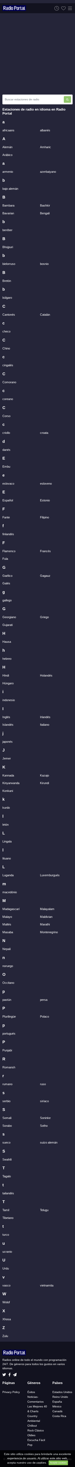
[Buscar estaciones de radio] (67, 99)
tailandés (8, 1193)
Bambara (8, 205)
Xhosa (6, 1319)
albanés (45, 130)
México (56, 1406)
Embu (6, 466)
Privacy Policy (11, 1392)
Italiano (44, 724)
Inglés (6, 717)
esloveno (46, 483)
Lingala (7, 841)
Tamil (5, 1210)
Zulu (5, 1336)
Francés (45, 551)
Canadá (57, 1411)
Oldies (31, 1435)
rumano (7, 1084)
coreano (7, 399)
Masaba (7, 932)
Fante (6, 517)
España (57, 1401)
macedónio (9, 892)
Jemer (6, 758)
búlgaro (7, 297)
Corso (6, 416)
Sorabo (7, 1125)
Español (7, 500)
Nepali (6, 949)
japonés (7, 741)
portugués (8, 1033)
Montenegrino (49, 932)
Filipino (44, 517)
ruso (43, 1084)
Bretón (6, 280)
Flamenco (8, 551)
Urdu (5, 1268)
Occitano (8, 982)
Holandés (46, 675)
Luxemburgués (50, 875)
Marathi (45, 924)
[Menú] (69, 8)
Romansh (8, 1067)
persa (43, 999)
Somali (6, 1118)
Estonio (45, 500)
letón (5, 824)
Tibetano (7, 1218)
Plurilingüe (9, 1016)
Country (32, 1416)
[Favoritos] (62, 8)
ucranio (7, 1251)
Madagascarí (11, 909)
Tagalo (6, 1176)
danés (6, 449)
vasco (6, 1285)
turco (5, 1234)
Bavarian (8, 213)
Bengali (45, 213)
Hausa (6, 641)
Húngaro (8, 683)
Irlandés (45, 717)
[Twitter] (5, 1373)
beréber (7, 230)
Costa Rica (59, 1416)
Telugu (44, 1210)
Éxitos (31, 1392)
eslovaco (8, 483)
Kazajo (44, 775)
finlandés (8, 534)
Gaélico (7, 575)
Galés (6, 583)
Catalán (45, 314)
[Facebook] (10, 1373)
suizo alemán (48, 1142)
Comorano (9, 382)
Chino (6, 348)
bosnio (44, 263)
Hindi (5, 675)
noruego (7, 966)
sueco (6, 1142)
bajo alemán (10, 188)
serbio (6, 1101)
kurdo (6, 807)
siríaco (44, 1101)
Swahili (7, 1159)
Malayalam (47, 909)
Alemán (7, 147)
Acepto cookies (58, 1462)
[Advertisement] (37, 53)
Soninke (45, 1118)
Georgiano (9, 617)
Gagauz (45, 575)
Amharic (45, 147)
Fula (5, 558)
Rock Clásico (35, 1430)
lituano (6, 858)
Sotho (44, 1125)
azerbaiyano (48, 171)
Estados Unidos (62, 1392)
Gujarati (7, 625)
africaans (8, 130)
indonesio (8, 700)
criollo (6, 432)
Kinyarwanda (10, 783)
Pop (29, 1444)
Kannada (8, 775)
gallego (7, 600)
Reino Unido (60, 1396)
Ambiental (33, 1420)
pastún (6, 999)
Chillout (32, 1425)
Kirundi (44, 783)
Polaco (44, 1016)
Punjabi (7, 1050)
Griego (44, 617)
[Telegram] (15, 1373)
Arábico (7, 155)
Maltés (6, 924)
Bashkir (45, 205)
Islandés (7, 724)
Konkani (7, 790)
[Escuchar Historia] (55, 8)
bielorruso (8, 263)
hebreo (6, 658)
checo (6, 331)
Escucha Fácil (36, 1440)
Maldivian (46, 916)
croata (44, 432)
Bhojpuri (7, 247)
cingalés (7, 365)
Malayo (7, 916)
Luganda (8, 875)
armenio (7, 171)
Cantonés (8, 314)
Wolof (6, 1302)
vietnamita (46, 1285)
